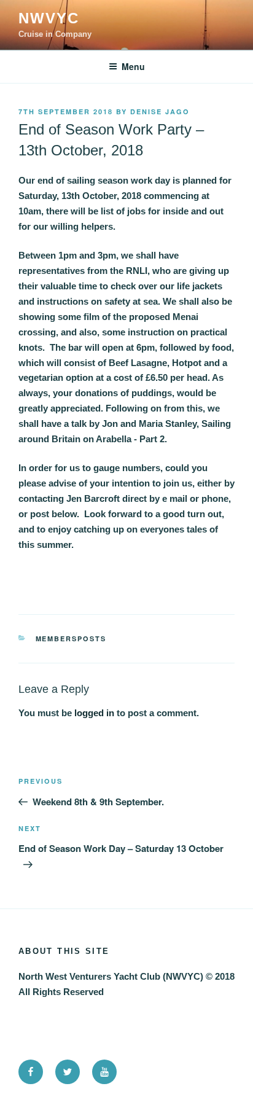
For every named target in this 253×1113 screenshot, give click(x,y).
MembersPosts (71, 638)
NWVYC (48, 18)
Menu (133, 66)
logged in (94, 713)
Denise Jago (160, 111)
